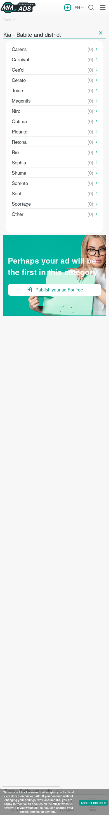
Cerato (19, 79)
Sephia (19, 162)
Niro (16, 110)
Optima (19, 121)
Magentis (21, 100)
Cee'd (17, 69)
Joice (17, 90)
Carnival (20, 59)
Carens (19, 48)
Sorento (20, 182)
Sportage (21, 203)
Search (91, 7)
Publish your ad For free (59, 289)
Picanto (19, 131)
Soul (16, 193)
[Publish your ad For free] (67, 7)
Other (17, 213)
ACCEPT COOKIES (93, 803)
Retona (19, 141)
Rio (15, 152)
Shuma (19, 172)
